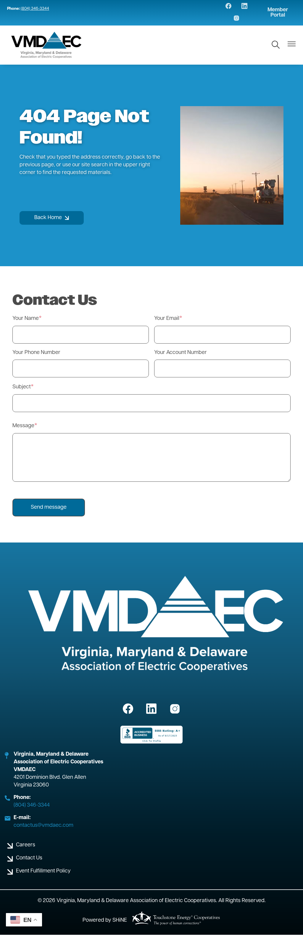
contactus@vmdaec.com (43, 825)
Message (23, 426)
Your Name (25, 318)
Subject (21, 387)
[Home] (46, 45)
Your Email (166, 318)
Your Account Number (180, 352)
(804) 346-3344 (35, 9)
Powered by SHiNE (105, 920)
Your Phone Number (36, 352)
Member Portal (277, 12)
